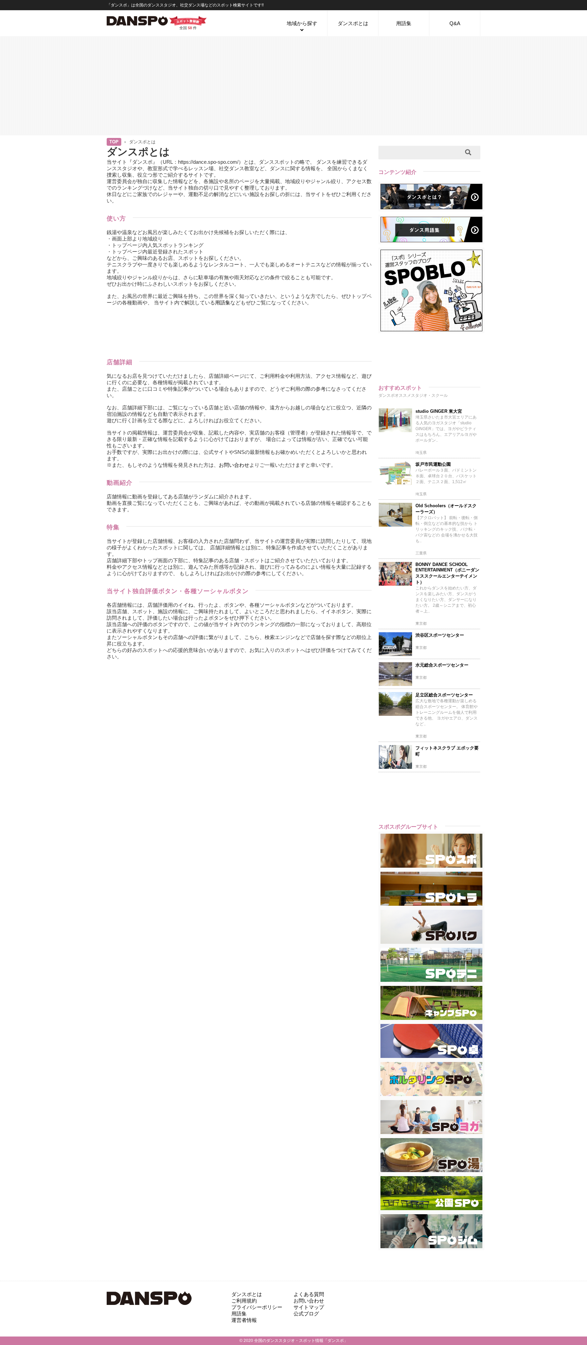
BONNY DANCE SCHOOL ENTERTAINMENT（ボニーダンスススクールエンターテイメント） (447, 573)
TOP (114, 141)
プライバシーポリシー (256, 1307)
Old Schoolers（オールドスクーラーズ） (446, 508)
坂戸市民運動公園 (433, 464)
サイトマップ (309, 1307)
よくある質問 (309, 1294)
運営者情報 (244, 1320)
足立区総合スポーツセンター (444, 694)
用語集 (403, 23)
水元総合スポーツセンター (441, 665)
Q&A (454, 23)
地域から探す (302, 23)
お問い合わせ (234, 465)
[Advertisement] (293, 85)
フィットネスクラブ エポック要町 (447, 751)
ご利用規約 (244, 1301)
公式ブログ (306, 1313)
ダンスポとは (353, 23)
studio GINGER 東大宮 (438, 411)
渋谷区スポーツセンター (439, 635)
